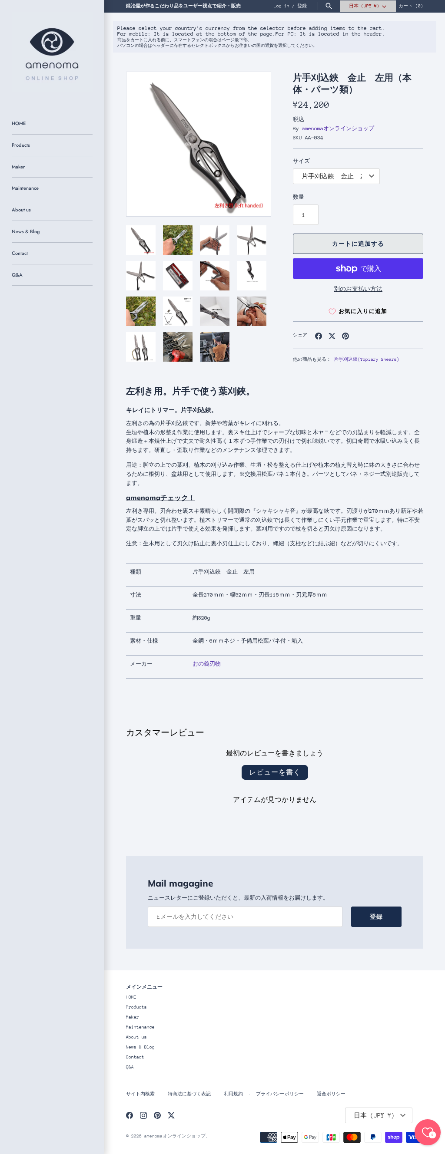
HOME (19, 123)
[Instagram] (143, 1115)
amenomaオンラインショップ (338, 128)
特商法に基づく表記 (189, 1094)
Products (21, 145)
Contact (20, 253)
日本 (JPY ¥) (364, 6)
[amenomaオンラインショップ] (52, 52)
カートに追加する (358, 244)
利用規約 (233, 1094)
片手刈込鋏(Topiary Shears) (366, 359)
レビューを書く (275, 772)
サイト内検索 (140, 1094)
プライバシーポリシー (280, 1094)
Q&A (17, 274)
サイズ (301, 161)
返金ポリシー (331, 1094)
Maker (18, 166)
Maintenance (25, 188)
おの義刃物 (207, 664)
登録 (302, 6)
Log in (281, 6)
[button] (252, 144)
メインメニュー (144, 986)
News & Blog (26, 231)
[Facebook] (129, 1115)
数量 (298, 197)
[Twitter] (171, 1115)
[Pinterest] (157, 1115)
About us (21, 209)
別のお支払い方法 (358, 289)
